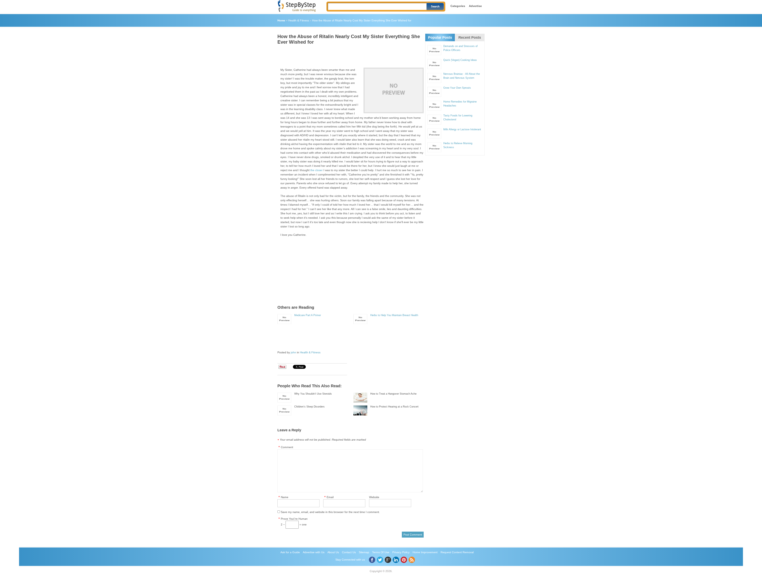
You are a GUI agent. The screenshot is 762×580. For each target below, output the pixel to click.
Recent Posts (469, 37)
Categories (457, 6)
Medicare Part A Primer (307, 315)
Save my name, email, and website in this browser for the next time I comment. (330, 512)
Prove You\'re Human (294, 519)
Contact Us (349, 552)
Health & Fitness (298, 20)
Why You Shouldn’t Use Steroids (313, 393)
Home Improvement (425, 552)
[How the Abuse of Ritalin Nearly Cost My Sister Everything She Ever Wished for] (394, 90)
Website (374, 497)
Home (281, 20)
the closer (316, 170)
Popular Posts (440, 37)
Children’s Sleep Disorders (309, 406)
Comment (287, 447)
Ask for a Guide (290, 552)
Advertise (475, 6)
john (293, 352)
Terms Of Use (380, 552)
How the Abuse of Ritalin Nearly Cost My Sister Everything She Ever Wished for (361, 20)
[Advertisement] (349, 55)
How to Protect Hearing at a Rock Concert (394, 406)
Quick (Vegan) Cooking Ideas (460, 59)
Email (330, 497)
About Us (333, 552)
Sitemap (364, 552)
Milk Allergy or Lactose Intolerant (462, 129)
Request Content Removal (457, 552)
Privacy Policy (401, 552)
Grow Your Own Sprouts (457, 87)
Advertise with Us (313, 552)
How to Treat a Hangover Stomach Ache (393, 393)
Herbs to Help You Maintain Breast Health (394, 315)
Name (284, 497)
